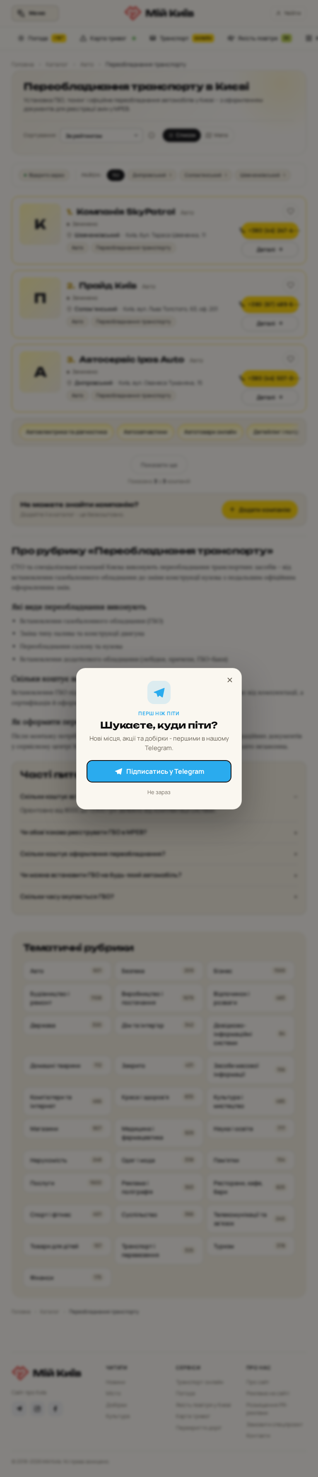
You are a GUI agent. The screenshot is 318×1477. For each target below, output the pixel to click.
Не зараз (159, 792)
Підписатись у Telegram (165, 771)
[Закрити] (229, 680)
